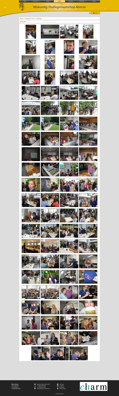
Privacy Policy (62, 388)
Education (81, 1)
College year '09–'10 (30, 18)
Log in (95, 13)
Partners (71, 1)
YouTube (61, 384)
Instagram (61, 387)
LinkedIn (61, 385)
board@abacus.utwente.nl (43, 388)
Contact (94, 1)
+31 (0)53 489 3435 (41, 387)
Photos (59, 1)
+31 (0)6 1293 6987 (41, 385)
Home (24, 1)
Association (35, 1)
